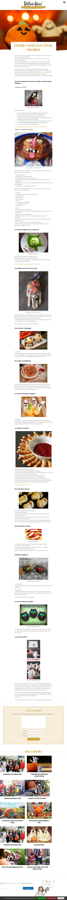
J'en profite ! (28, 888)
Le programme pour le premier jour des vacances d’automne (39, 775)
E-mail (25, 733)
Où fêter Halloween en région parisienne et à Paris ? (39, 821)
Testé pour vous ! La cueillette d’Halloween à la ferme (12, 821)
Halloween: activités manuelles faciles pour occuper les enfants (37, 868)
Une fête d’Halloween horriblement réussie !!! (12, 867)
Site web (25, 736)
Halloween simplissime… (39, 845)
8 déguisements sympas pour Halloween (12, 774)
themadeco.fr (18, 697)
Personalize (61, 898)
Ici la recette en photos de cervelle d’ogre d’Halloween (28, 264)
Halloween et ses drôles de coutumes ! (37, 798)
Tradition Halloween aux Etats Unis (12, 798)
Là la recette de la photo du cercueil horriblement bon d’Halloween (31, 126)
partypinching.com (41, 72)
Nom (24, 730)
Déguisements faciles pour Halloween (12, 845)
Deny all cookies (52, 898)
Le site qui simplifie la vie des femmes (33, 7)
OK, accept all (41, 898)
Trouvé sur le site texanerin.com (22, 484)
